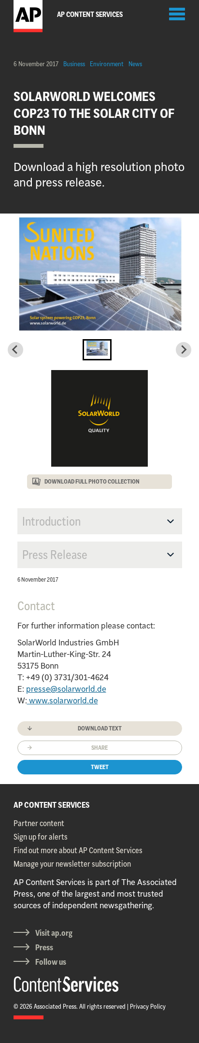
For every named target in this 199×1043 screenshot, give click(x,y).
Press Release (54, 554)
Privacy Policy (148, 1006)
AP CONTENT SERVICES (52, 805)
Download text (100, 728)
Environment (107, 63)
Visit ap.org (53, 933)
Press (44, 947)
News (135, 63)
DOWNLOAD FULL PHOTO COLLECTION (92, 481)
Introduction (51, 521)
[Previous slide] (15, 349)
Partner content (39, 823)
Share (99, 747)
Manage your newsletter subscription (72, 863)
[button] (97, 349)
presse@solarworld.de (66, 689)
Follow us (50, 962)
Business (74, 63)
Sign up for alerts (41, 836)
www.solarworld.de (62, 700)
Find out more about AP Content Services (78, 850)
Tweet (100, 767)
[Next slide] (183, 349)
